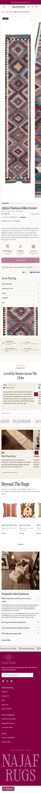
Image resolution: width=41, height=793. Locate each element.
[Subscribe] (31, 675)
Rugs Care (5, 704)
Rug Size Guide (6, 709)
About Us (5, 692)
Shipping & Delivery (8, 723)
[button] (4, 7)
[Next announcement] (35, 2)
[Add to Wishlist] (32, 19)
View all (20, 544)
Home (3, 12)
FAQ (3, 700)
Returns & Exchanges (9, 719)
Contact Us (5, 696)
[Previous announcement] (6, 2)
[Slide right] (25, 538)
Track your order (7, 727)
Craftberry (28, 750)
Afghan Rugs (9, 12)
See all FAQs (6, 640)
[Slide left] (16, 538)
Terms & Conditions (8, 737)
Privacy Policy (6, 742)
